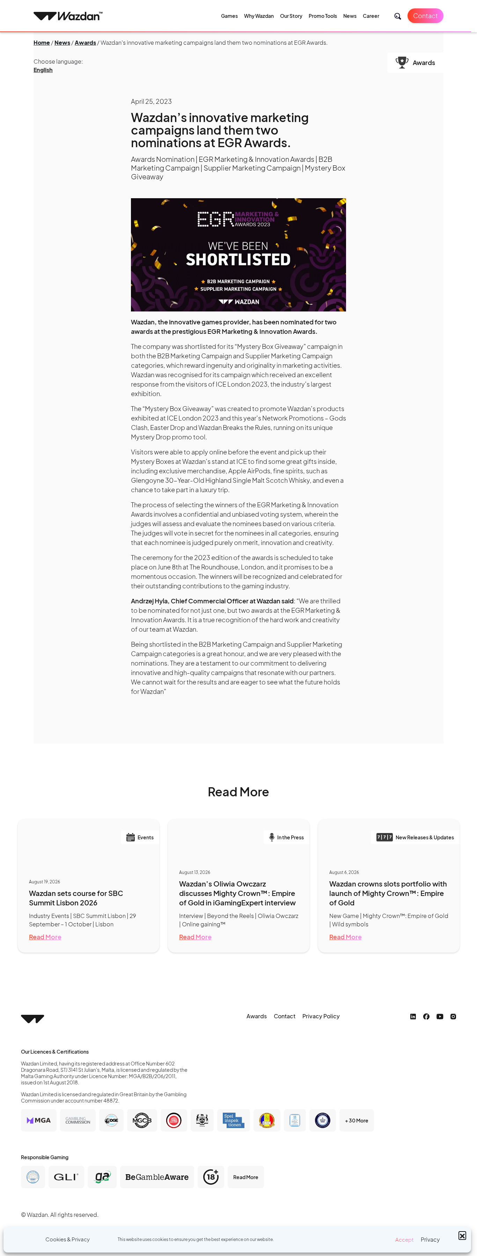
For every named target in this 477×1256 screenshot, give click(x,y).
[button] (462, 1235)
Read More (45, 937)
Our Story (291, 16)
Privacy (430, 1239)
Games (229, 16)
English (43, 69)
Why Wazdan (259, 16)
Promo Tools (323, 16)
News (350, 16)
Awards (85, 42)
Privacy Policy (321, 1016)
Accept (404, 1239)
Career (371, 16)
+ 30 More (356, 1120)
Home (42, 42)
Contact (425, 16)
